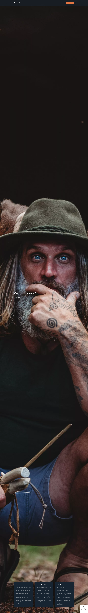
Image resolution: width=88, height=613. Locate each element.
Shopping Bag (84, 609)
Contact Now (69, 2)
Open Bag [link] (84, 610)
